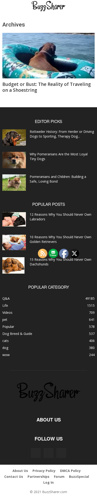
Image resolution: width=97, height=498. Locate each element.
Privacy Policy (44, 470)
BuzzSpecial (79, 476)
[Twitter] (61, 453)
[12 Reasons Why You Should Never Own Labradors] (14, 219)
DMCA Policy (70, 470)
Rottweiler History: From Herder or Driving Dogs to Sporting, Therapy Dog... (62, 133)
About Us (20, 470)
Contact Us (13, 476)
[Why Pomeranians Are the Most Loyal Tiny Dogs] (14, 160)
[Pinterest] (48, 453)
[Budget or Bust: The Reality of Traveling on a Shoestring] (48, 55)
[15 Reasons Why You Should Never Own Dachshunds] (13, 265)
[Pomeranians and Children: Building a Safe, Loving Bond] (14, 182)
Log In (48, 482)
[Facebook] (35, 453)
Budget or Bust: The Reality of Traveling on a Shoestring (46, 87)
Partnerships (38, 476)
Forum (59, 476)
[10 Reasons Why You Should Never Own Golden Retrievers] (14, 242)
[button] (9, 6)
